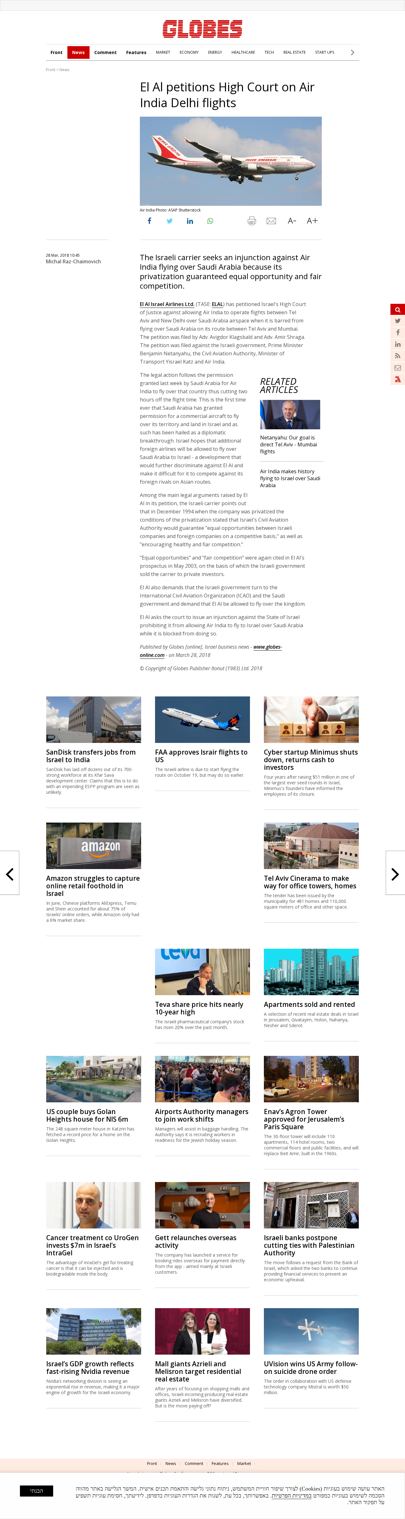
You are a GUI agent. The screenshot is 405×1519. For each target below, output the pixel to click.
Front (57, 52)
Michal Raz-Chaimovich (73, 261)
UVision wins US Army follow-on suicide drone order (311, 1367)
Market (244, 1463)
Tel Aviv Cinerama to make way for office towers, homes (310, 882)
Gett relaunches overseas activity (195, 1241)
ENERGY (215, 52)
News (78, 52)
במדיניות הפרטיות (292, 1495)
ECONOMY (189, 52)
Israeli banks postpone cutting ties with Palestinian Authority (309, 1245)
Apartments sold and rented (309, 1004)
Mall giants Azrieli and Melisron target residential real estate (198, 1371)
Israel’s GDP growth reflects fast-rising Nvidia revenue (90, 1367)
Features (136, 52)
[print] (251, 222)
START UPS (324, 52)
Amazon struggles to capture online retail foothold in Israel (93, 886)
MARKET (163, 52)
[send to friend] (271, 222)
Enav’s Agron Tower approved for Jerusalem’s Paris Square (304, 1119)
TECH (269, 52)
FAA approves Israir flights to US (201, 756)
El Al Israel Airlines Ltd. (167, 304)
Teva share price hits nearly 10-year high (199, 1008)
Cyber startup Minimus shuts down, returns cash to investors (311, 760)
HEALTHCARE (243, 52)
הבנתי (36, 1491)
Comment (105, 52)
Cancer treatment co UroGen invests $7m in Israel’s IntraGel (92, 1245)
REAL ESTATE (295, 52)
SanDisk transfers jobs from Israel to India (91, 756)
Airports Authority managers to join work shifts (201, 1115)
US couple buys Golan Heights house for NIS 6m (87, 1115)
